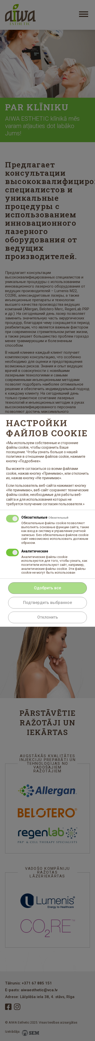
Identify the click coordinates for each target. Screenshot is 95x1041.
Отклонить (47, 617)
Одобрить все (47, 588)
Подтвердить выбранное (47, 602)
